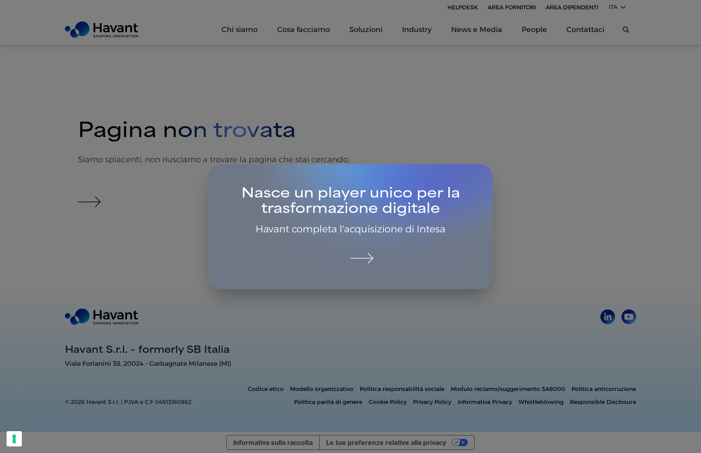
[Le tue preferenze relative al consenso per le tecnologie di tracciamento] (14, 439)
